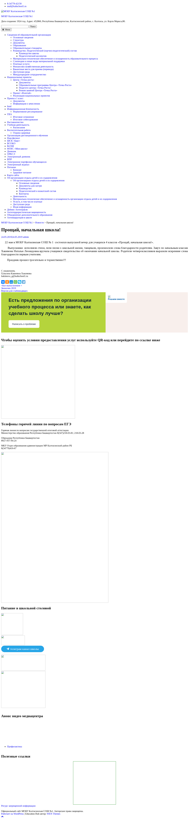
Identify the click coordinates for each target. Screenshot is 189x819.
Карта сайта (13, 175)
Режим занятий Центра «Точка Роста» (38, 90)
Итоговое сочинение (23, 117)
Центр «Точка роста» (23, 80)
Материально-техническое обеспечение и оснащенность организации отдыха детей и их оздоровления (65, 199)
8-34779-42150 (14, 3)
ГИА (9, 114)
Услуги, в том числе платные (27, 201)
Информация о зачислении (26, 103)
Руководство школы (29, 53)
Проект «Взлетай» (22, 93)
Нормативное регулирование (27, 111)
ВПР (9, 159)
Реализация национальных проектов (31, 95)
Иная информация (22, 207)
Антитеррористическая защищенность (26, 212)
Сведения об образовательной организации (29, 35)
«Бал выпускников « (11, 285)
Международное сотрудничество (29, 74)
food (9, 106)
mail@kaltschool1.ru (16, 6)
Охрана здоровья (21, 133)
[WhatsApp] (15, 282)
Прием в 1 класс (15, 98)
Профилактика (14, 746)
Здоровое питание (22, 172)
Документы (19, 42)
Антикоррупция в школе (19, 217)
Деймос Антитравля (17, 209)
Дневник (11, 151)
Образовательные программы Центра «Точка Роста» (45, 85)
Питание (11, 167)
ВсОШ (10, 146)
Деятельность (20, 196)
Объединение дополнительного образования (29, 215)
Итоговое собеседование (25, 119)
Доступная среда (21, 72)
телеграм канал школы (24, 649)
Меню (7, 30)
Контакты (24, 193)
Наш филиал (13, 138)
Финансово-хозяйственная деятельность (33, 66)
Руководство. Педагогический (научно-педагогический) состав (45, 50)
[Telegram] (23, 282)
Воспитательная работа (19, 130)
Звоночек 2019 (8, 288)
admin (26, 237)
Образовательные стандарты (27, 48)
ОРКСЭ (11, 154)
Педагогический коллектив (33, 56)
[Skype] (19, 282)
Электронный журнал (18, 164)
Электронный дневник (18, 156)
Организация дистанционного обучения (27, 135)
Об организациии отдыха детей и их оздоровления (38, 180)
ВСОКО (11, 143)
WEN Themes (53, 814)
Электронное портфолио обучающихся (26, 162)
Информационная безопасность (23, 109)
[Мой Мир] (11, 282)
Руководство (25, 188)
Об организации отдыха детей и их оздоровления (32, 178)
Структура (18, 40)
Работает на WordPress (12, 814)
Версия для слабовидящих (14, 291)
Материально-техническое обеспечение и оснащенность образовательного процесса (55, 58)
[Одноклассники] (7, 282)
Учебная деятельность (18, 125)
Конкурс (17, 170)
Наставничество (15, 122)
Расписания (19, 127)
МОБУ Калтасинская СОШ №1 (17, 16)
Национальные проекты (19, 77)
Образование (19, 45)
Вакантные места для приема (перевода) (33, 69)
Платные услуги (21, 64)
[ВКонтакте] (3, 282)
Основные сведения (23, 37)
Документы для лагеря (30, 186)
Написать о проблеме (24, 324)
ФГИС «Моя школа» (17, 148)
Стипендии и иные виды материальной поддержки (39, 61)
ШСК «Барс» (13, 140)
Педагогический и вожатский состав (37, 191)
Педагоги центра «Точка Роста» (35, 88)
